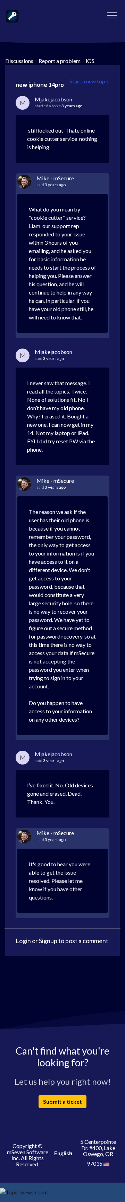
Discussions (19, 60)
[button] (112, 13)
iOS (90, 60)
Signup (48, 941)
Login (23, 941)
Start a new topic (89, 81)
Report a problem (60, 60)
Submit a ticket (62, 1101)
